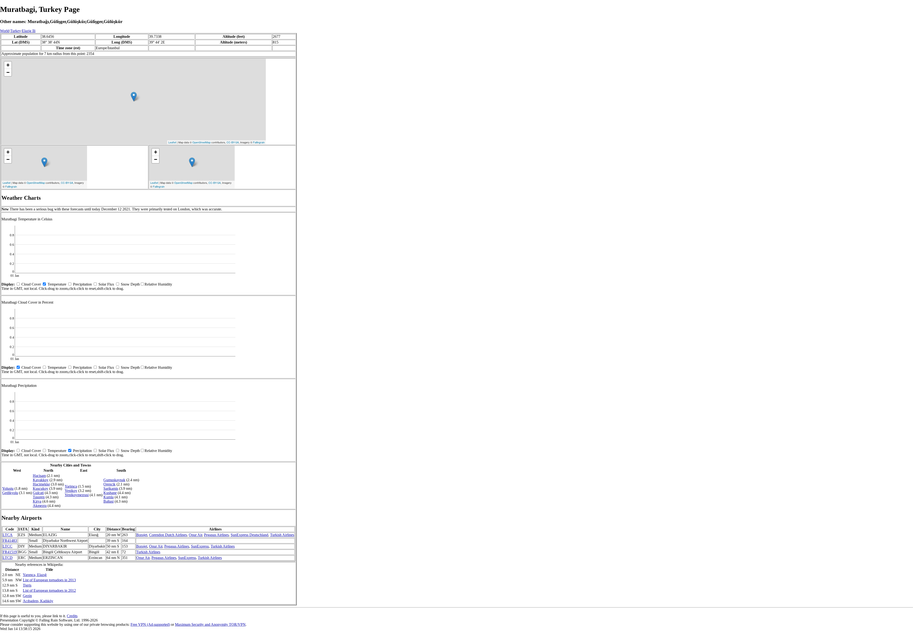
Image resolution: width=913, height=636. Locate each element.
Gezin (27, 596)
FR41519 (10, 552)
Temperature (57, 284)
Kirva (37, 501)
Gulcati (38, 493)
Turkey (15, 31)
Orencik (109, 484)
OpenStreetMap (201, 142)
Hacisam (39, 476)
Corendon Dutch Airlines (168, 535)
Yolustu (8, 488)
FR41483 (10, 541)
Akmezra (40, 506)
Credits (72, 616)
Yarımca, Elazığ (35, 575)
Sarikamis (110, 488)
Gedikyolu (10, 493)
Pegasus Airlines (216, 535)
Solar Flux (106, 284)
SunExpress (200, 546)
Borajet (141, 535)
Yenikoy (71, 491)
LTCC (7, 546)
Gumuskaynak (114, 480)
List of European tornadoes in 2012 (49, 590)
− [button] (8, 72)
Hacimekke (41, 484)
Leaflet (172, 142)
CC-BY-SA (233, 142)
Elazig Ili (28, 31)
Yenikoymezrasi (77, 495)
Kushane (110, 493)
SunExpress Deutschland (249, 535)
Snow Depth (130, 284)
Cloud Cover (31, 284)
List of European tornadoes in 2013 (49, 580)
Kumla (108, 497)
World (4, 31)
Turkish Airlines (282, 535)
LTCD (8, 558)
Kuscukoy (40, 488)
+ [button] (8, 65)
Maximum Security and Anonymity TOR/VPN (210, 624)
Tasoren (39, 497)
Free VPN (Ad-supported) (150, 624)
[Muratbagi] (134, 97)
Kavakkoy (41, 480)
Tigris (27, 585)
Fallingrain (259, 142)
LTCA (8, 535)
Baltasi (108, 501)
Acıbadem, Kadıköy (38, 601)
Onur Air (195, 535)
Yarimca (71, 486)
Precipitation (82, 284)
